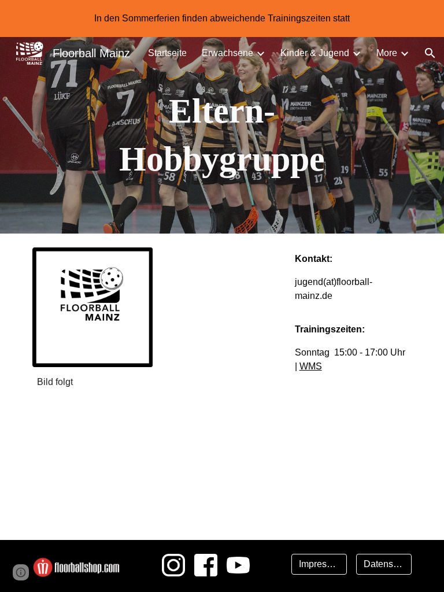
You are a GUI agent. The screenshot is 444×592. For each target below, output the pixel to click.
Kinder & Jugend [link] (314, 53)
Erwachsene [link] (227, 53)
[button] (430, 53)
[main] (221, 135)
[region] (222, 18)
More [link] (386, 53)
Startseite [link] (167, 53)
